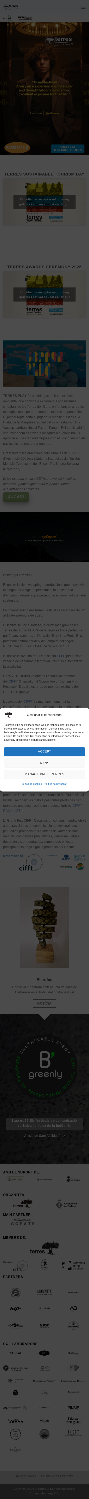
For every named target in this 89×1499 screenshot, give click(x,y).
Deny (44, 763)
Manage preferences (44, 774)
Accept (44, 751)
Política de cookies (31, 784)
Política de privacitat (55, 784)
